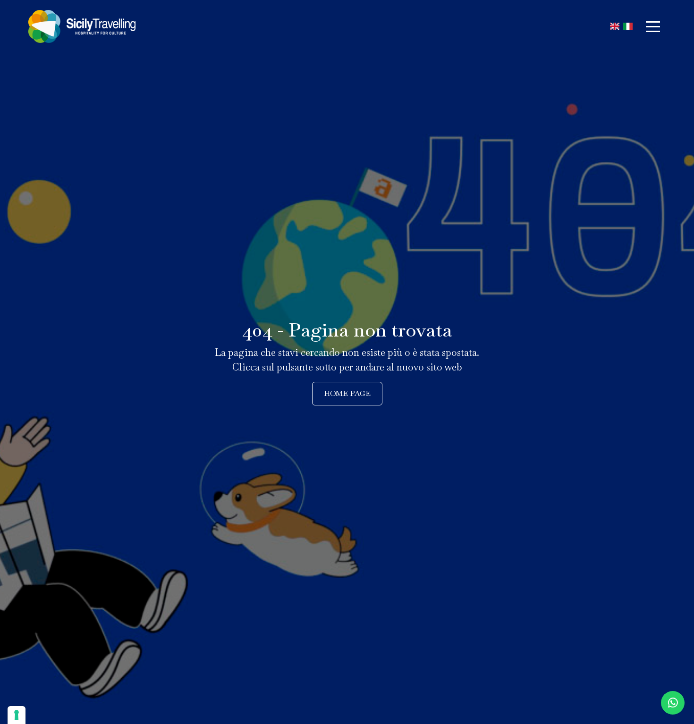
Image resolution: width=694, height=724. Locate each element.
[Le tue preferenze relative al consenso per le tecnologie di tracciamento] (16, 715)
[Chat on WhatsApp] (673, 703)
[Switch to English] (614, 26)
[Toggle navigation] (653, 26)
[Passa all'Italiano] (628, 26)
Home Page (347, 393)
